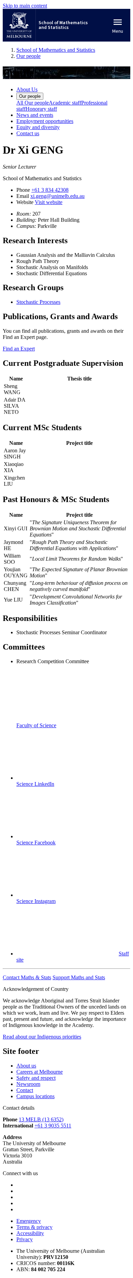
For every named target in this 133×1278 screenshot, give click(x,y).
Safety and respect (36, 1078)
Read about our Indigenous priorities (42, 1037)
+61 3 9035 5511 (52, 1125)
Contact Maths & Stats (27, 977)
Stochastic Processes (38, 302)
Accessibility (30, 1233)
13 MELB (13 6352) (41, 1119)
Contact (24, 1090)
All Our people (32, 103)
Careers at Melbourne (39, 1072)
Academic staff (65, 103)
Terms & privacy (34, 1227)
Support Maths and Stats (79, 977)
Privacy (24, 1239)
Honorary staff (41, 109)
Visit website (48, 202)
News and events (34, 115)
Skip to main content (25, 6)
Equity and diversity (38, 127)
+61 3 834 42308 (50, 190)
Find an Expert (19, 349)
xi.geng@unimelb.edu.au (57, 196)
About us (26, 1066)
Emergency (28, 1221)
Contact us (27, 133)
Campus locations (35, 1096)
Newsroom (28, 1084)
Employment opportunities (44, 121)
